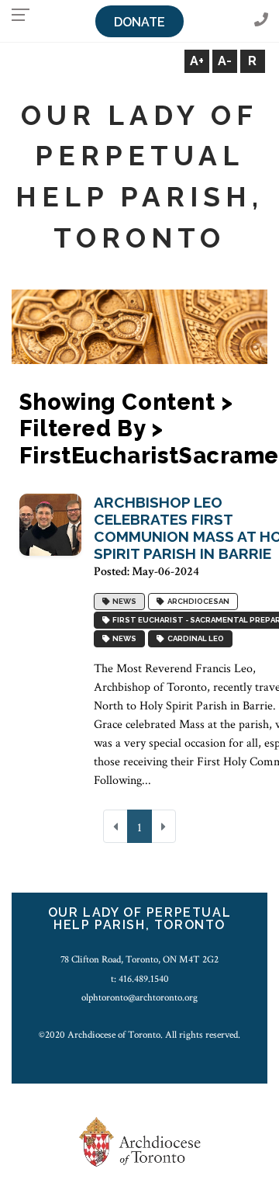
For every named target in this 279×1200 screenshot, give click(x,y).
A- (225, 61)
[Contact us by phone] (261, 20)
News (122, 601)
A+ (197, 61)
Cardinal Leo (194, 638)
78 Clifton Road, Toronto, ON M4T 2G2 (139, 959)
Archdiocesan (196, 601)
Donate (139, 22)
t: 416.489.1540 (140, 979)
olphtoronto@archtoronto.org (139, 997)
